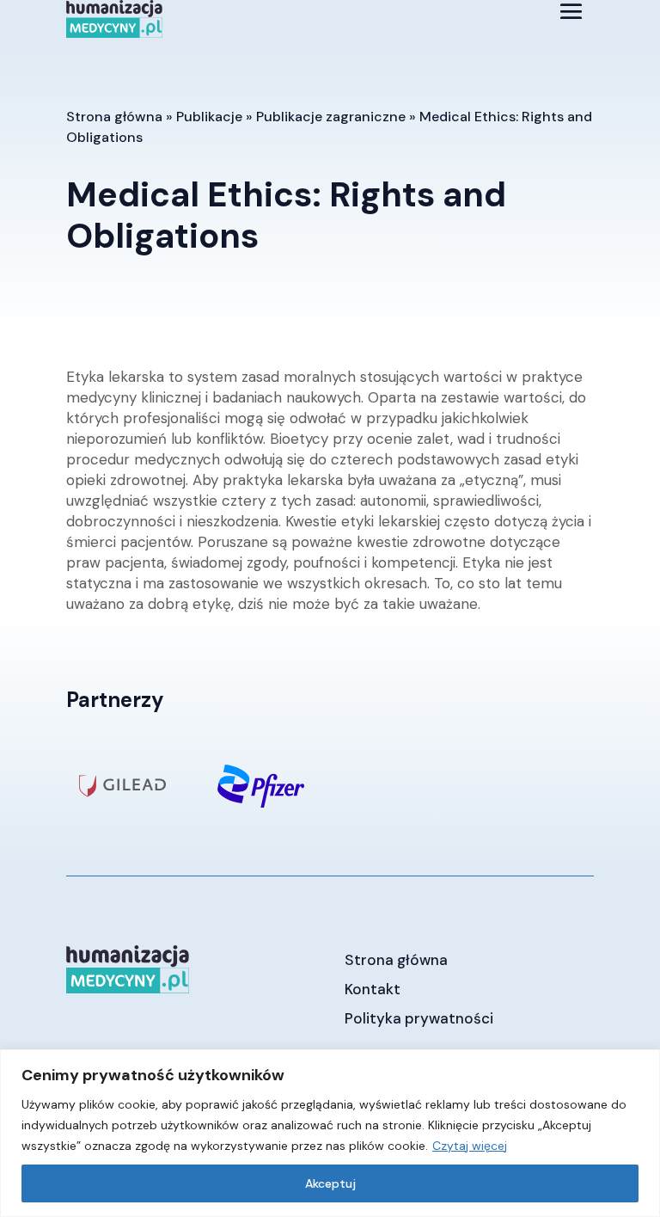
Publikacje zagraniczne (331, 117)
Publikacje (209, 117)
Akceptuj (330, 1183)
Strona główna (114, 117)
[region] (330, 1133)
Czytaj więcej (469, 1145)
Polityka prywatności (419, 1018)
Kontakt (372, 989)
